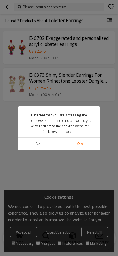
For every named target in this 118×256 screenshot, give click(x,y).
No (38, 144)
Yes (80, 144)
